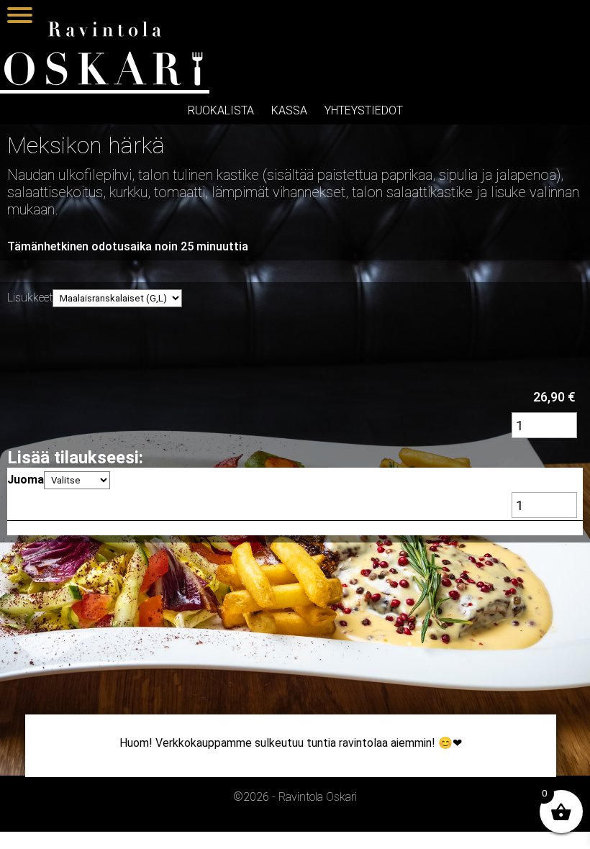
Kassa (289, 110)
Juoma (25, 479)
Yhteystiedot (363, 110)
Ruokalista (221, 110)
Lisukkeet (30, 297)
